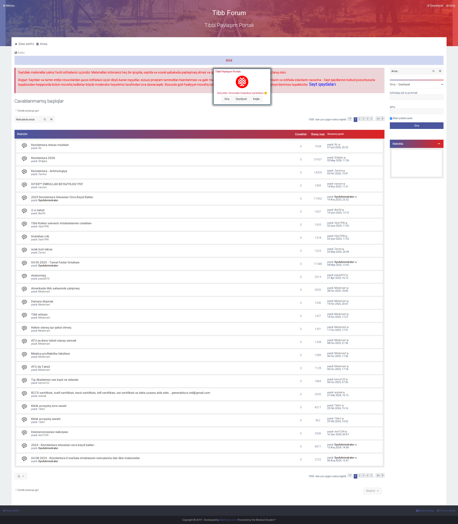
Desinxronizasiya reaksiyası (49, 432)
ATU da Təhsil (40, 366)
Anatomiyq (38, 275)
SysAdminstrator (48, 200)
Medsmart (44, 291)
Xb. (40, 148)
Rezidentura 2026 (43, 158)
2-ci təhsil (37, 210)
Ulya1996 (43, 226)
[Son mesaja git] (339, 144)
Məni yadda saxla (402, 118)
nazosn (42, 187)
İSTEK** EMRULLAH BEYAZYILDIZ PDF (57, 184)
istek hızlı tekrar (42, 249)
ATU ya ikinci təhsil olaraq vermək (53, 340)
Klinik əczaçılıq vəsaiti (45, 419)
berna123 (43, 382)
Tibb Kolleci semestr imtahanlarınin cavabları (61, 223)
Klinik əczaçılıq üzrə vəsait (48, 406)
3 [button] (363, 118)
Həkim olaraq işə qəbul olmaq (51, 327)
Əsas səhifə (26, 44)
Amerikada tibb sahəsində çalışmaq (55, 288)
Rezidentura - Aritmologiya (49, 171)
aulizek (42, 396)
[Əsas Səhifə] (229, 13)
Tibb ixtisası (39, 314)
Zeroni (42, 252)
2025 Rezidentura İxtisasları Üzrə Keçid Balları (62, 197)
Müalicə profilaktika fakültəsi (50, 353)
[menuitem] (450, 5)
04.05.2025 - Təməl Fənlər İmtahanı (55, 262)
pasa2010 (44, 278)
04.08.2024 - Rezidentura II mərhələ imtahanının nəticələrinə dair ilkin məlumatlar (85, 458)
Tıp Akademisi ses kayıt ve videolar (55, 379)
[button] (350, 119)
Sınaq (43, 44)
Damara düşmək (42, 301)
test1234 (43, 435)
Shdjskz (42, 161)
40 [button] (378, 118)
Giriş (227, 98)
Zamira (42, 174)
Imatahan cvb (40, 236)
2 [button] (359, 118)
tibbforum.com (228, 519)
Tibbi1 (41, 409)
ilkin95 (41, 213)
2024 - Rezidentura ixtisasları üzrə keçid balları (62, 445)
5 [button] (371, 118)
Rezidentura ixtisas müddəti (50, 145)
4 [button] (367, 118)
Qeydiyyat (241, 98)
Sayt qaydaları (322, 84)
